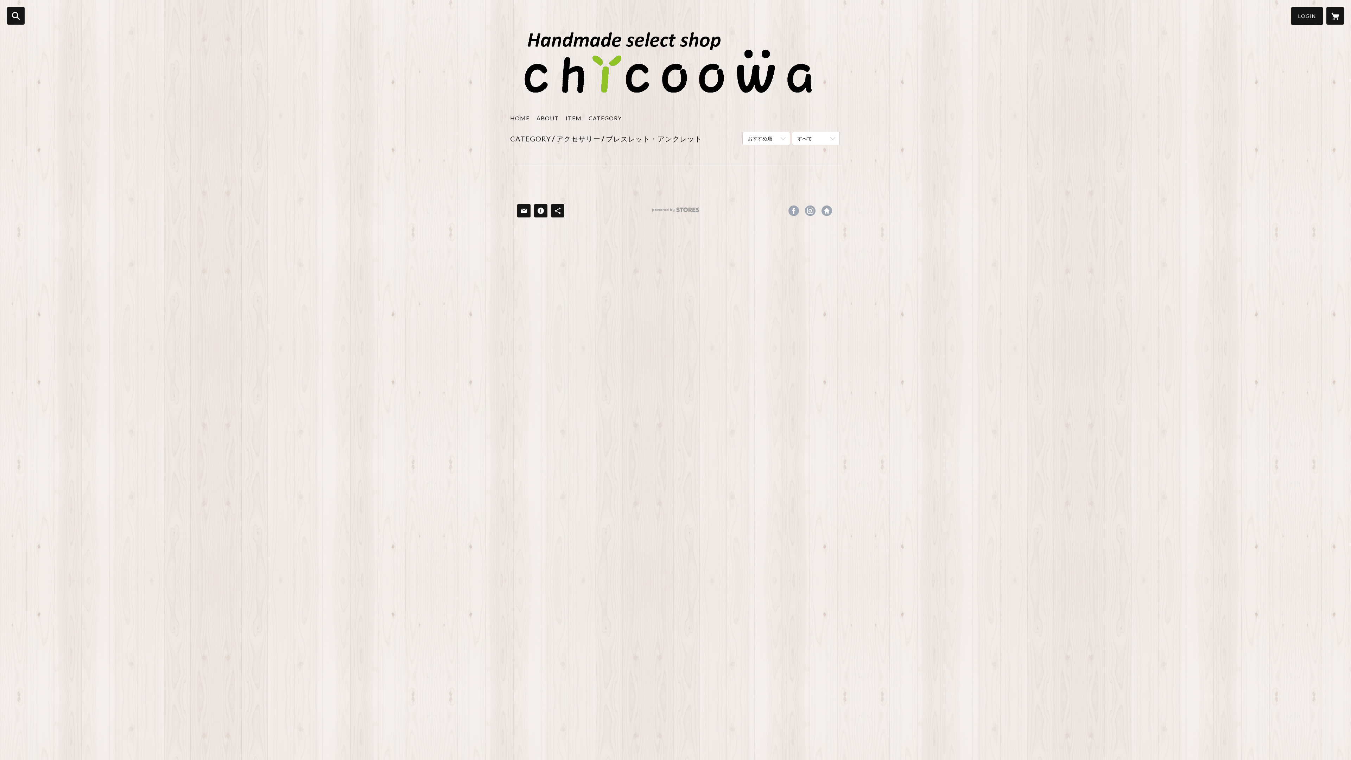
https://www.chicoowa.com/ (827, 210)
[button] (1307, 16)
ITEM (574, 118)
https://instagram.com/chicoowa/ (810, 210)
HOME (519, 118)
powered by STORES (676, 212)
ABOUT (548, 118)
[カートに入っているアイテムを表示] (1335, 16)
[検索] (16, 16)
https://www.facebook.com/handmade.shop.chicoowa (793, 210)
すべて (804, 138)
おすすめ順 (760, 138)
